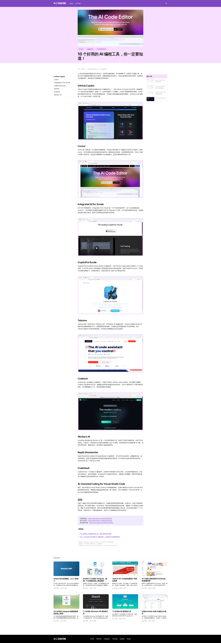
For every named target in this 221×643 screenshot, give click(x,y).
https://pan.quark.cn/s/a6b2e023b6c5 (100, 520)
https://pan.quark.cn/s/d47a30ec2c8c (100, 518)
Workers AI (58, 95)
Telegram (107, 639)
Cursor (56, 79)
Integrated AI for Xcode (62, 82)
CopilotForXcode (59, 86)
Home (71, 3)
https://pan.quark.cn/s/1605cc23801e (101, 523)
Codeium (57, 92)
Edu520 (98, 639)
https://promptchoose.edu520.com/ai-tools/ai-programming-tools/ (100, 545)
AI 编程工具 (90, 49)
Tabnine (56, 89)
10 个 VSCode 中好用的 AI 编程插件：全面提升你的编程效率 (100, 537)
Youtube (114, 639)
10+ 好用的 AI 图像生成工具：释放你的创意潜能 (95, 534)
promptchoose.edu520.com (95, 542)
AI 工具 (81, 49)
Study (129, 639)
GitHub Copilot (59, 76)
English (122, 639)
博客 (82, 69)
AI (78, 73)
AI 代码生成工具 (101, 49)
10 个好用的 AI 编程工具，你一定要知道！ (96, 69)
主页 (79, 69)
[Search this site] (166, 3)
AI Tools (78, 3)
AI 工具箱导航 (60, 3)
